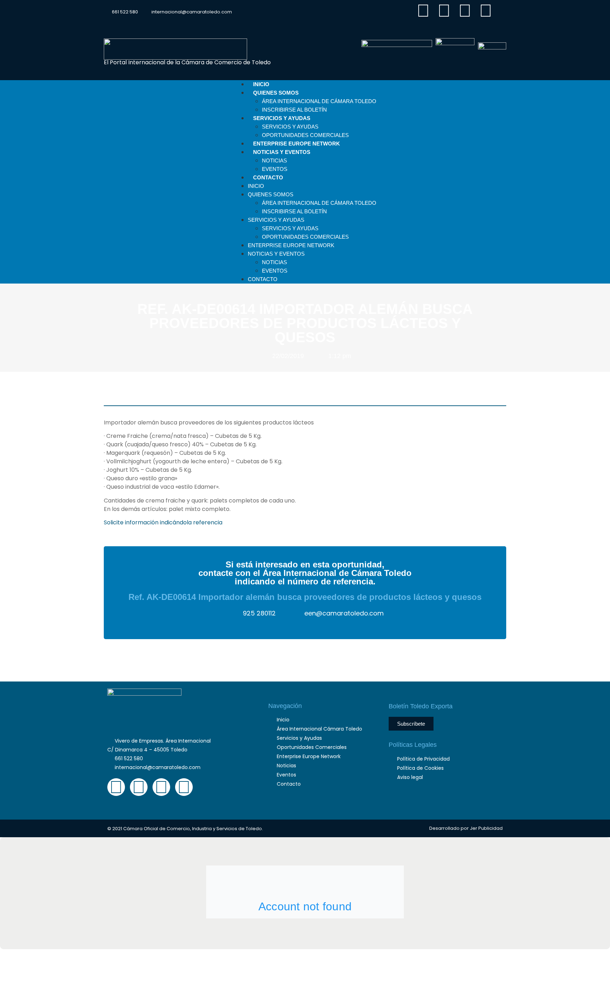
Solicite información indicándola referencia (163, 522)
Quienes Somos (276, 93)
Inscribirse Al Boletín (294, 211)
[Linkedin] (465, 10)
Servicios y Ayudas (281, 118)
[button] (500, 16)
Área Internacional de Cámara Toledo (319, 101)
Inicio (256, 186)
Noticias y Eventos (281, 152)
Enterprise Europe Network (291, 245)
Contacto (268, 177)
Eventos (274, 271)
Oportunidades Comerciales (305, 237)
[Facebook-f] (423, 10)
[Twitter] (444, 10)
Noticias (274, 160)
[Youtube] (486, 10)
